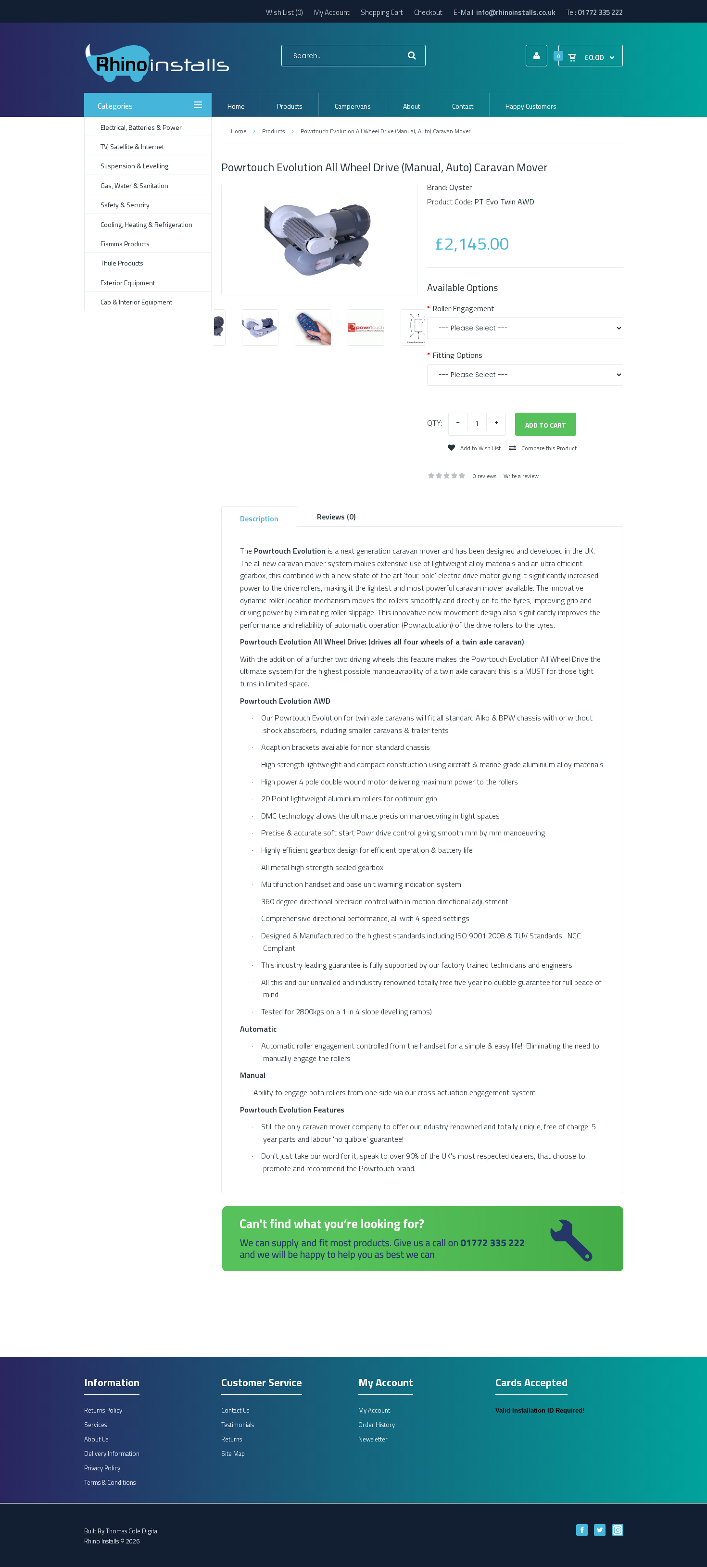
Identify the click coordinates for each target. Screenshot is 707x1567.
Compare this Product (548, 448)
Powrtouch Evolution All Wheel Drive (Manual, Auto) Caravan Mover (385, 131)
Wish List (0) (284, 12)
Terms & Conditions (110, 1482)
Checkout (428, 12)
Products (273, 131)
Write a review (521, 475)
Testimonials (237, 1424)
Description (259, 518)
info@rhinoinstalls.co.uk (516, 12)
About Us (96, 1439)
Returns (231, 1439)
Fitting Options (457, 355)
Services (95, 1424)
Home (238, 131)
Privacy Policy (102, 1468)
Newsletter (373, 1439)
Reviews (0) (336, 516)
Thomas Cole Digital (132, 1531)
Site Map (233, 1453)
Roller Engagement (463, 308)
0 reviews (484, 475)
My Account (332, 12)
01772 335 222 (600, 12)
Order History (376, 1424)
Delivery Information (111, 1453)
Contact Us (235, 1410)
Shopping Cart (382, 12)
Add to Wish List (480, 448)
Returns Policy (103, 1410)
